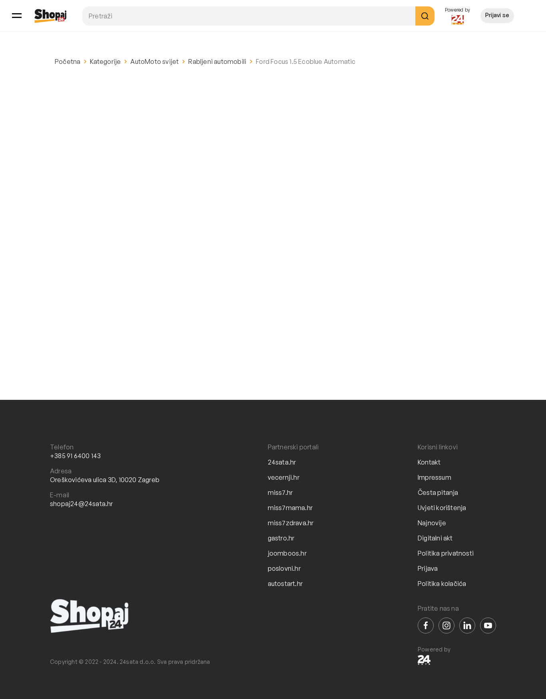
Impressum (434, 477)
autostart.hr (285, 584)
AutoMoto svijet (154, 62)
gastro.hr (281, 538)
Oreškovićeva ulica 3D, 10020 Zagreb (104, 480)
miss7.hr (280, 492)
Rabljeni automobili (217, 62)
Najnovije (432, 523)
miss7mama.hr (290, 508)
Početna (67, 62)
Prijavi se (497, 15)
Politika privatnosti (446, 553)
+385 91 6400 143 (75, 456)
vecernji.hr (283, 477)
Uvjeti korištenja (442, 508)
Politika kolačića (442, 584)
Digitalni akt (435, 538)
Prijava (428, 568)
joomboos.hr (287, 553)
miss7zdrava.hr (291, 523)
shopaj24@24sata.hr (81, 504)
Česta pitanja (438, 492)
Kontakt (429, 462)
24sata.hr (282, 462)
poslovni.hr (284, 568)
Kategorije (105, 62)
